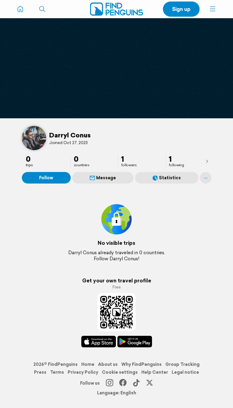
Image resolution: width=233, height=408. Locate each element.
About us (108, 364)
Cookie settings (120, 372)
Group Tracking (182, 364)
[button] (213, 9)
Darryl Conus (70, 135)
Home (87, 364)
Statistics (170, 178)
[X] (149, 383)
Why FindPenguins (141, 364)
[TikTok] (136, 383)
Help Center (154, 372)
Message (106, 178)
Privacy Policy (83, 372)
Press (40, 372)
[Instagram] (109, 383)
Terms (57, 372)
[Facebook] (123, 383)
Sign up (181, 9)
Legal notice (185, 372)
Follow (46, 178)
